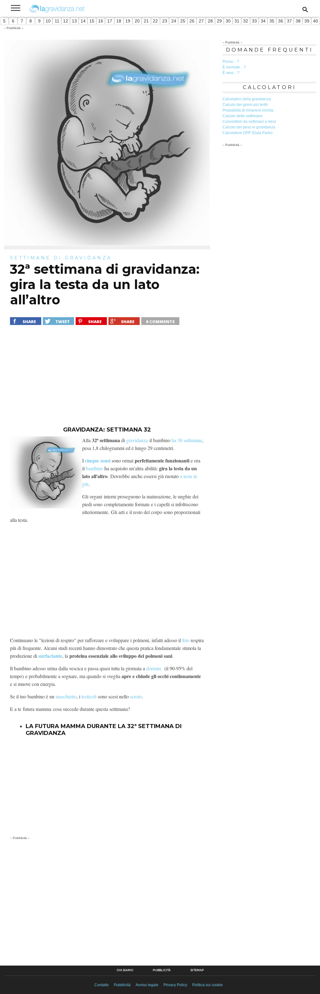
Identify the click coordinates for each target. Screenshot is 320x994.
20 (137, 20)
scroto (136, 696)
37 (289, 20)
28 (210, 20)
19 (127, 20)
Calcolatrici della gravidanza (246, 99)
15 (91, 20)
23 (164, 20)
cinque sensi (97, 460)
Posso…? (230, 61)
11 (57, 20)
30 (228, 20)
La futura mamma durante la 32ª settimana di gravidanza (104, 730)
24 (173, 20)
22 (155, 20)
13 (74, 20)
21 (146, 20)
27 (201, 20)
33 (254, 20)
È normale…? (234, 67)
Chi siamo (125, 970)
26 (191, 20)
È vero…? (230, 73)
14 (83, 20)
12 (65, 20)
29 (219, 20)
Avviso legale (147, 985)
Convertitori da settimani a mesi (249, 121)
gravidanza (137, 440)
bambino (94, 468)
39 (306, 20)
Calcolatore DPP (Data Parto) (247, 133)
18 (118, 20)
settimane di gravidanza (61, 258)
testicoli (89, 696)
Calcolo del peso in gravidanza (248, 127)
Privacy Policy (175, 985)
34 (263, 20)
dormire (154, 668)
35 (271, 20)
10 (48, 20)
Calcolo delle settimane (242, 116)
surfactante (50, 655)
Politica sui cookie (207, 985)
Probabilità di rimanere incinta (247, 110)
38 (298, 20)
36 (280, 20)
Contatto (101, 985)
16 (100, 20)
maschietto (66, 696)
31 (236, 20)
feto (185, 640)
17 (109, 20)
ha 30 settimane (187, 440)
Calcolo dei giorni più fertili (245, 104)
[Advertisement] (107, 379)
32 (245, 20)
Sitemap (197, 970)
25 (182, 20)
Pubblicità (162, 970)
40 (315, 20)
